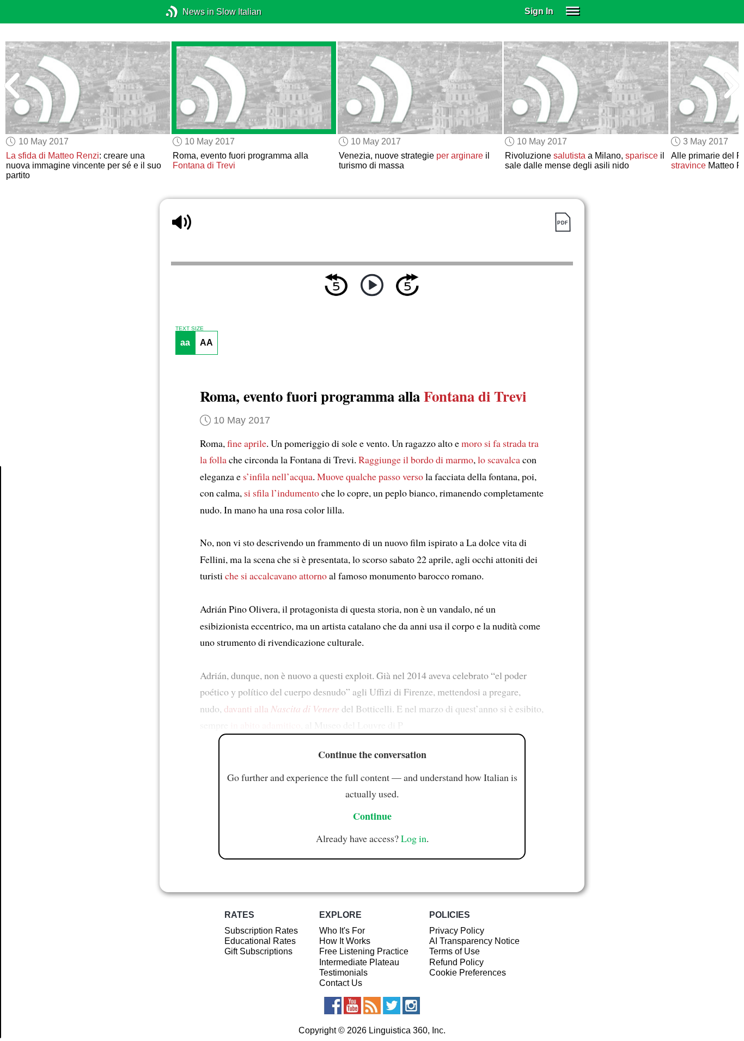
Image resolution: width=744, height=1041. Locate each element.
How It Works (344, 941)
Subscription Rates (261, 930)
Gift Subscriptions (258, 951)
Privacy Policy (456, 930)
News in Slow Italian (188, 11)
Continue (372, 816)
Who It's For (342, 930)
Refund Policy (456, 962)
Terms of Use (454, 951)
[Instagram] (411, 1005)
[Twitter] (391, 1005)
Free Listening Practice (363, 951)
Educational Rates (260, 941)
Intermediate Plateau (359, 962)
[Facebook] (332, 1005)
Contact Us (340, 983)
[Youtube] (352, 1005)
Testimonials (343, 972)
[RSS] (372, 1005)
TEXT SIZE (189, 328)
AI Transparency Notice (474, 941)
